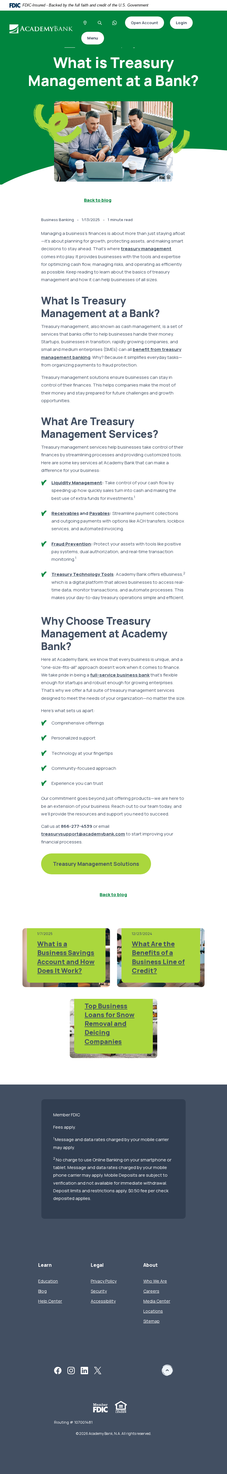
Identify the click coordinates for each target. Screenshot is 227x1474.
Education (48, 1281)
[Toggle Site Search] (99, 22)
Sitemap (151, 1321)
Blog (42, 1291)
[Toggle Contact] (114, 22)
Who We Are (155, 1281)
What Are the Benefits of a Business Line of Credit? (158, 957)
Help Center (50, 1301)
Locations (153, 1311)
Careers (151, 1291)
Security (99, 1291)
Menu (92, 38)
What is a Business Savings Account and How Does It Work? (66, 957)
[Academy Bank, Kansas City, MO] (41, 28)
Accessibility (103, 1301)
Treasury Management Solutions (90, 864)
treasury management (146, 249)
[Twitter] (97, 1370)
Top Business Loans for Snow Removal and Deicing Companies (109, 1024)
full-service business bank (120, 675)
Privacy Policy (103, 1281)
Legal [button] (97, 1265)
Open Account (141, 23)
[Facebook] (57, 1370)
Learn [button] (45, 1265)
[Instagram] (71, 1370)
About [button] (150, 1265)
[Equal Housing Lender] (121, 1406)
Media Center (156, 1301)
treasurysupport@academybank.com (83, 834)
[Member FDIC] (100, 1407)
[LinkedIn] (84, 1370)
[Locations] (85, 22)
